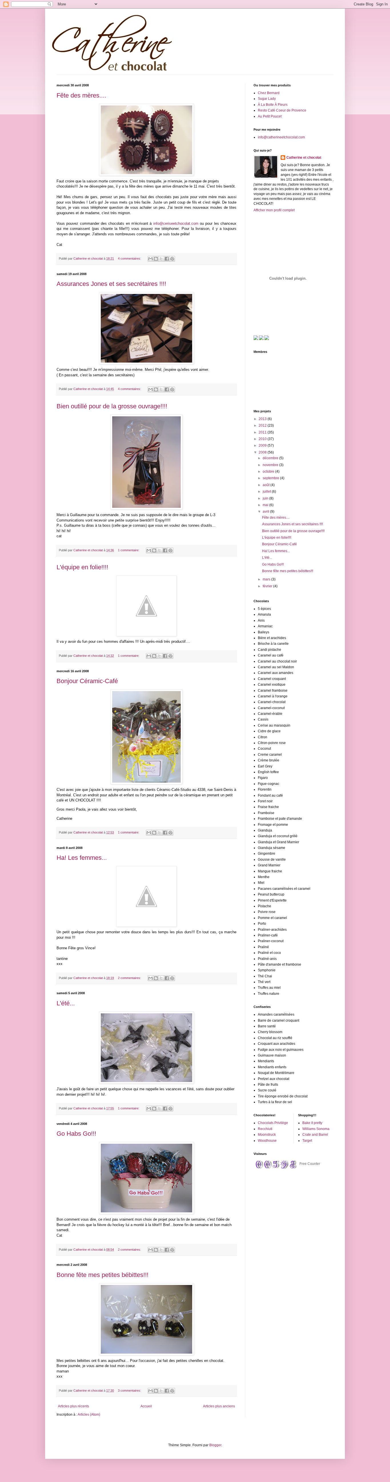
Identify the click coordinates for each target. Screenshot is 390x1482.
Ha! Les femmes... (82, 857)
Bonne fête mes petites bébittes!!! (102, 1274)
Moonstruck (267, 1135)
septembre (271, 478)
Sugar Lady (267, 99)
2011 (263, 432)
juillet (267, 492)
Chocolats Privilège (273, 1123)
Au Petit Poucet (270, 116)
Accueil (146, 1406)
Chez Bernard (269, 93)
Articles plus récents (73, 1406)
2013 (263, 419)
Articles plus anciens (219, 1406)
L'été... (66, 1003)
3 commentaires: (130, 1390)
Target (307, 1141)
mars (267, 579)
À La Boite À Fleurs (273, 105)
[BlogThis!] (156, 259)
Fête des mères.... (81, 95)
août (266, 485)
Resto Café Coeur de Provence (282, 110)
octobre (269, 472)
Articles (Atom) (89, 1415)
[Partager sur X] (161, 259)
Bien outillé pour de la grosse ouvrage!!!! (112, 406)
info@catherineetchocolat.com (281, 137)
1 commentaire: (129, 550)
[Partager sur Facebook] (167, 259)
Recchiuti (265, 1129)
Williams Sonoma (315, 1129)
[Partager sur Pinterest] (172, 259)
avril (266, 512)
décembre (271, 458)
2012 (263, 425)
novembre (271, 465)
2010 (263, 439)
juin (266, 498)
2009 (263, 445)
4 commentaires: (130, 258)
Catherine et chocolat (303, 158)
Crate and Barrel (315, 1135)
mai (266, 505)
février (268, 586)
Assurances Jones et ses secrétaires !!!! (111, 283)
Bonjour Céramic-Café (87, 681)
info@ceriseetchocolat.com (175, 223)
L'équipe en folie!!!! (82, 567)
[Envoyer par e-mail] (150, 259)
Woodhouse (267, 1141)
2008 (263, 452)
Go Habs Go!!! (76, 1133)
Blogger (215, 1445)
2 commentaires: (130, 978)
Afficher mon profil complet (274, 210)
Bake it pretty (312, 1123)
